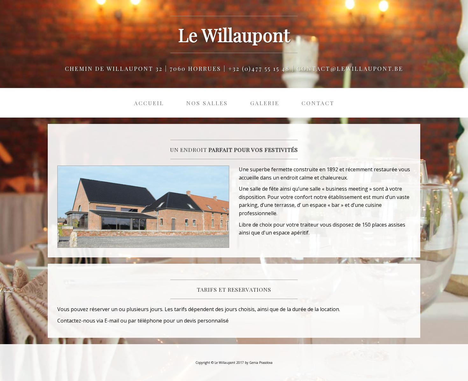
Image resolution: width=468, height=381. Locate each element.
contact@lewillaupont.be (350, 68)
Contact (317, 102)
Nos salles (207, 102)
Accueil (149, 102)
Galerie (264, 102)
